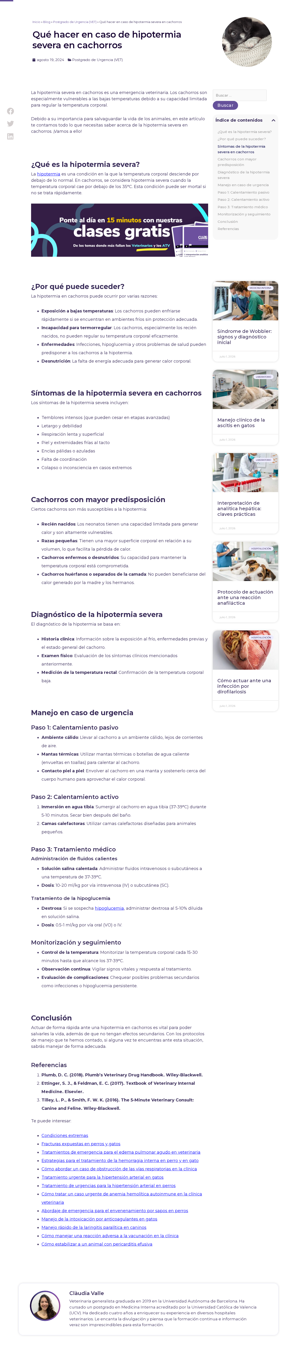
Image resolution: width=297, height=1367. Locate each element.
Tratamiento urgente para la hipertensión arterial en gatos (103, 1177)
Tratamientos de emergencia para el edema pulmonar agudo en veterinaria (121, 1152)
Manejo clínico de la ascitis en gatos (241, 422)
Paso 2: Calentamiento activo (243, 199)
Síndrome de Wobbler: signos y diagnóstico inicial (244, 336)
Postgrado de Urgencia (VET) (75, 22)
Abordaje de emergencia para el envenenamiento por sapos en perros (115, 1210)
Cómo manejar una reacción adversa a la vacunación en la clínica (110, 1235)
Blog (46, 22)
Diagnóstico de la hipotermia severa (244, 175)
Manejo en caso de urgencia (243, 185)
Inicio (36, 22)
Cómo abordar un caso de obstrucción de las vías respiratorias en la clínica (119, 1169)
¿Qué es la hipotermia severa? (245, 132)
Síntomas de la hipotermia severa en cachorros (241, 149)
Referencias (228, 229)
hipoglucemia (109, 908)
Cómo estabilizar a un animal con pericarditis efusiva (97, 1244)
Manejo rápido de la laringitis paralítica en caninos (94, 1227)
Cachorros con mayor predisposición (237, 162)
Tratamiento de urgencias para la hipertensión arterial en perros (109, 1185)
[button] (10, 111)
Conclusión (228, 221)
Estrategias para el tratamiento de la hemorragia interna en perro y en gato (120, 1160)
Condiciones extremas (65, 1135)
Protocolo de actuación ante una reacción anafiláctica (245, 597)
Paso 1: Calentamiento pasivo (243, 192)
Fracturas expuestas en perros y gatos (81, 1143)
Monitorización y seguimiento (244, 214)
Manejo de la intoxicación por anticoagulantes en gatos (99, 1219)
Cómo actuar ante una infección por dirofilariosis (244, 686)
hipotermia (48, 174)
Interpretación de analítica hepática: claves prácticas (239, 508)
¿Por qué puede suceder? (242, 139)
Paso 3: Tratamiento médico (243, 207)
